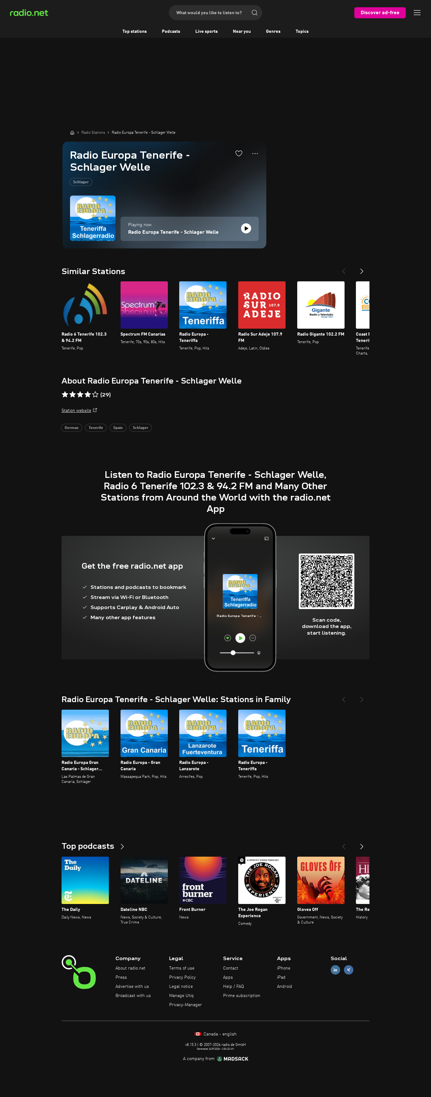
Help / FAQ (233, 986)
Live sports (206, 31)
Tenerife (96, 428)
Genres (273, 31)
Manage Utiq (181, 996)
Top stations (134, 31)
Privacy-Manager (185, 1005)
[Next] (361, 268)
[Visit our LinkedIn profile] (335, 970)
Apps (228, 977)
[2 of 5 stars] (72, 394)
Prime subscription (241, 996)
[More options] (255, 153)
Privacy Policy (182, 977)
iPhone (283, 968)
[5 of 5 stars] (95, 394)
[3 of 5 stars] (80, 394)
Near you (242, 31)
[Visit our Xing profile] (348, 970)
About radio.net (130, 968)
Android (284, 986)
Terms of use (181, 968)
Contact (230, 968)
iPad (281, 977)
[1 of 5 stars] (65, 394)
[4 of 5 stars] (88, 394)
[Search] (254, 12)
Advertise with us (132, 986)
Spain (118, 428)
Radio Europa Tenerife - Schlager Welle (173, 232)
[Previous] (343, 268)
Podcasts (171, 31)
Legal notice (181, 986)
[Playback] (246, 228)
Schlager (81, 182)
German (72, 428)
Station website (76, 410)
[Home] (72, 132)
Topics (302, 31)
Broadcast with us (133, 996)
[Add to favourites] (239, 153)
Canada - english (219, 1034)
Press (121, 977)
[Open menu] (417, 12)
